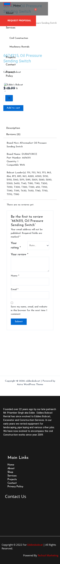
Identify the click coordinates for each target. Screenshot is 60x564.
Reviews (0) (13, 134)
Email (14, 289)
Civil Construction (19, 38)
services (10, 27)
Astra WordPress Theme (30, 384)
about (10, 13)
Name (15, 276)
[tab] (30, 128)
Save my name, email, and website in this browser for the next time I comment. (29, 310)
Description (13, 128)
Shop (10, 472)
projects (11, 57)
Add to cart (13, 108)
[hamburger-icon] (7, 4)
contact (11, 64)
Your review (19, 254)
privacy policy (10, 74)
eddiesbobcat (35, 544)
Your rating (16, 245)
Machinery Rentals (19, 47)
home (17, 5)
